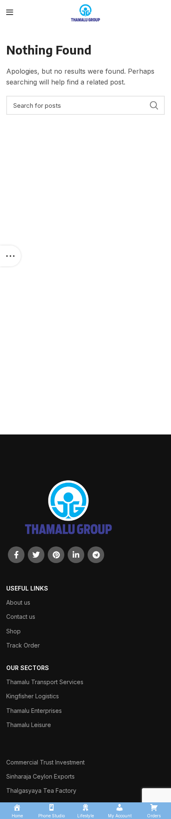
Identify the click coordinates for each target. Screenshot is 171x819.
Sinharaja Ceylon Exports (40, 776)
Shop (13, 631)
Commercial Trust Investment (45, 762)
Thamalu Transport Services (44, 681)
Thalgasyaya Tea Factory (41, 790)
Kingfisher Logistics (32, 696)
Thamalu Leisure (28, 724)
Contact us (20, 616)
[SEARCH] (153, 105)
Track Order (23, 645)
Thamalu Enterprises (34, 710)
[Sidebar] (10, 256)
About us (18, 602)
